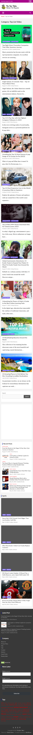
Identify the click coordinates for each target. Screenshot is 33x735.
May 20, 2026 (13, 481)
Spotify (3, 719)
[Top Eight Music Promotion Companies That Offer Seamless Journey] (16, 34)
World (14, 469)
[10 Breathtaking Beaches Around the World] (16, 326)
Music (4, 114)
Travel (12, 334)
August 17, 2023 (6, 305)
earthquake (4, 707)
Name (6, 671)
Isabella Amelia (16, 49)
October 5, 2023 (6, 228)
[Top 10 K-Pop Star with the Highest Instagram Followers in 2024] (16, 107)
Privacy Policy (4, 644)
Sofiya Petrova (14, 85)
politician (19, 714)
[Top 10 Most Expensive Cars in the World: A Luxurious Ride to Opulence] (16, 177)
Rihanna (29, 714)
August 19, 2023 (6, 269)
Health (6, 710)
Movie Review (25, 711)
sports (29, 716)
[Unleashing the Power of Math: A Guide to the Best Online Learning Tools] (16, 290)
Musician (13, 714)
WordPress (28, 732)
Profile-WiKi (5, 78)
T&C (2, 648)
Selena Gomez (9, 716)
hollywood (26, 710)
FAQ (2, 646)
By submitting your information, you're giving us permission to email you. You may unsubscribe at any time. (16, 687)
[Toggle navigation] (3, 13)
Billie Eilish (3, 704)
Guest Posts (4, 654)
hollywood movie (5, 711)
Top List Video (14, 41)
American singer (11, 703)
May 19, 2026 (5, 522)
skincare (20, 716)
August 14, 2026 (6, 451)
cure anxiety (20, 704)
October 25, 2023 (6, 192)
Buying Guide (4, 656)
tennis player (3, 720)
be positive (24, 703)
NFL (16, 714)
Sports (4, 496)
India (11, 711)
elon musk (10, 707)
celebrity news (13, 705)
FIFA (29, 707)
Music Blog (9, 714)
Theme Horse (10, 732)
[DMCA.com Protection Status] (5, 662)
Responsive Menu (30, 1)
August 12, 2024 (6, 85)
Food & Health (6, 257)
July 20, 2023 (5, 378)
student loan (8, 719)
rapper (24, 714)
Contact (3, 650)
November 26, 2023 (7, 158)
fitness (2, 710)
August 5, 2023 (6, 341)
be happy (19, 703)
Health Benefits (13, 710)
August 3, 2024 (6, 122)
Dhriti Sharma (14, 122)
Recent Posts (7, 444)
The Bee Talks (20, 730)
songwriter (25, 716)
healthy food (19, 710)
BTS (7, 705)
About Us (3, 641)
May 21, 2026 (13, 474)
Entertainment (6, 41)
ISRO (13, 711)
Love (21, 711)
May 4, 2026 (5, 577)
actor (2, 703)
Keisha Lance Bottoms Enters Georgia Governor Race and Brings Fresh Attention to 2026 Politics (20, 487)
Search (4, 393)
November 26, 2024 (7, 49)
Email (6, 678)
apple (16, 703)
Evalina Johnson (21, 474)
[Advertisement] (16, 421)
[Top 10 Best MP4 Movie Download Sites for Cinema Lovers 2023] (16, 213)
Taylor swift (14, 719)
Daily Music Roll (27, 704)
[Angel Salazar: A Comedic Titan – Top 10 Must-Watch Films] (16, 70)
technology (22, 719)
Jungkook (17, 711)
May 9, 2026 (5, 549)
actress (6, 703)
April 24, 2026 (5, 604)
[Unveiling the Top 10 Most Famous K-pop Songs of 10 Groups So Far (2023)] (16, 143)
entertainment (21, 707)
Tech (11, 454)
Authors (3, 652)
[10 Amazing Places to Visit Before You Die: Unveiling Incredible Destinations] (16, 363)
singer (16, 716)
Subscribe (16, 693)
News (11, 469)
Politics (14, 484)
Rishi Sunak (3, 716)
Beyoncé (29, 703)
